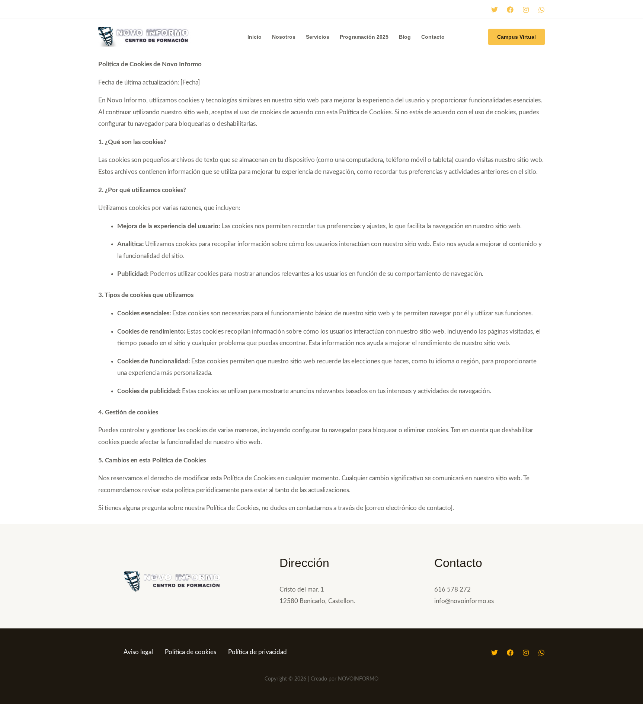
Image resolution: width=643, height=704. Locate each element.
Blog (405, 37)
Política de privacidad (257, 652)
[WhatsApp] (541, 9)
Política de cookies (190, 652)
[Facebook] (510, 9)
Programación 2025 (364, 37)
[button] (516, 37)
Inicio (254, 37)
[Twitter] (494, 9)
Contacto (433, 37)
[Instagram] (525, 9)
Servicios (317, 37)
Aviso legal (138, 652)
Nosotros (283, 37)
